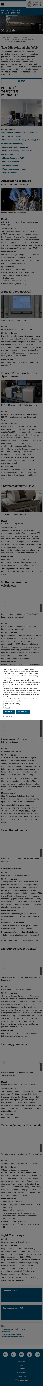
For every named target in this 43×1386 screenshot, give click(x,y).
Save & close (22, 712)
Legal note (8, 716)
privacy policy (17, 701)
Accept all (9, 712)
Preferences (9, 706)
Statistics (8, 708)
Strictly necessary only (12, 704)
